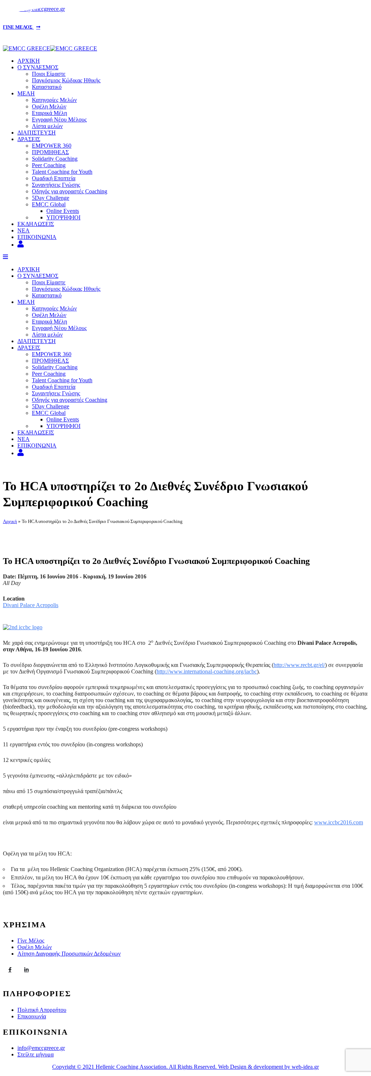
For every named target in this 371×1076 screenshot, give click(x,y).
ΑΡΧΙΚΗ (28, 61)
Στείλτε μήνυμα (35, 1054)
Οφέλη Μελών (49, 106)
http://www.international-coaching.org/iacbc (207, 671)
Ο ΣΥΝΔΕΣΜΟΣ (37, 67)
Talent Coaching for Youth (62, 172)
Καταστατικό (47, 87)
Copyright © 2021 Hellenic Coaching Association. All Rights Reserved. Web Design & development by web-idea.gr (185, 1067)
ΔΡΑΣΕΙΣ (28, 139)
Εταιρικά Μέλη (49, 113)
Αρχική (10, 521)
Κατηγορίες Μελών (54, 100)
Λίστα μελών (47, 126)
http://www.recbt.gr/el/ (299, 665)
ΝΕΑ (23, 230)
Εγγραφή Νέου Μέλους (59, 119)
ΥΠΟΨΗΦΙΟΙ (63, 217)
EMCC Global (49, 204)
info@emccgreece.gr (41, 1048)
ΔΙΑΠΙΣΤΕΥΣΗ (36, 132)
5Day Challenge (50, 198)
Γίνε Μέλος (30, 940)
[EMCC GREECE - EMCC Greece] (50, 48)
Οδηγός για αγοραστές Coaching (69, 191)
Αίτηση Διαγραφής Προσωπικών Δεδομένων (69, 954)
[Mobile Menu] (5, 257)
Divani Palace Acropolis (30, 605)
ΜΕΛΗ (26, 93)
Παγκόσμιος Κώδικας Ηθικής (66, 80)
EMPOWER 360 (51, 146)
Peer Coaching (49, 165)
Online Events (62, 211)
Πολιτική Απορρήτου (41, 1010)
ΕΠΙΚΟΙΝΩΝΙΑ (37, 237)
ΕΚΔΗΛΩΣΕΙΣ (35, 224)
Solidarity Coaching (55, 159)
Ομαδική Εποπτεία (53, 178)
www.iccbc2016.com (338, 822)
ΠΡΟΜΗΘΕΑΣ (50, 152)
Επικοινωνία (31, 1016)
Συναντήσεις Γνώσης (56, 185)
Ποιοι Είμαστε (49, 74)
